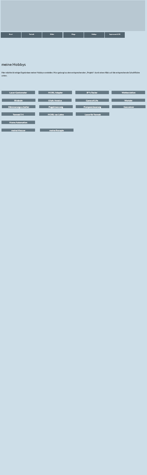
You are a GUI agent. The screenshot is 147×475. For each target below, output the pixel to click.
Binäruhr (18, 100)
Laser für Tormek (93, 114)
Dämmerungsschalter (18, 107)
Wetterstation (128, 92)
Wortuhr (128, 100)
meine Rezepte (56, 130)
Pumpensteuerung (92, 107)
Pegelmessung (56, 107)
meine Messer (18, 130)
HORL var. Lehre (56, 114)
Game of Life (92, 100)
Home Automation (18, 122)
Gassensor (129, 107)
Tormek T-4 (18, 114)
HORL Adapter (55, 92)
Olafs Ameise (55, 100)
